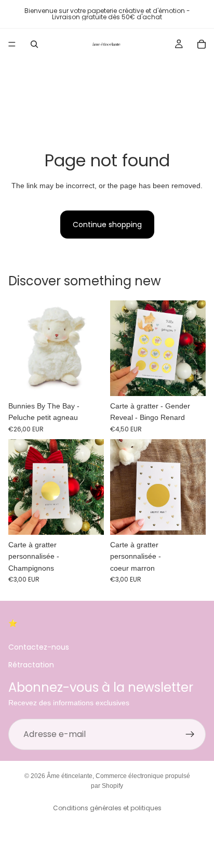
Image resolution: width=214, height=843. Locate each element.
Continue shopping (107, 224)
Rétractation (31, 665)
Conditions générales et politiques (107, 808)
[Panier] (201, 44)
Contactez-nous (38, 647)
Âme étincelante (69, 776)
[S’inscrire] (190, 734)
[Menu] (12, 44)
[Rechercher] (34, 44)
